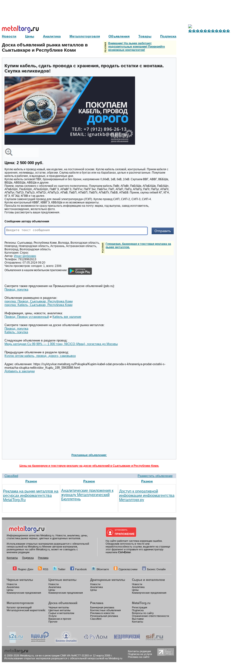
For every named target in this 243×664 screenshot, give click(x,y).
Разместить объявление (155, 476)
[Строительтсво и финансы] (154, 642)
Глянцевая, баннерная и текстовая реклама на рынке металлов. (138, 245)
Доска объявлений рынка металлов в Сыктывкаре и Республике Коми (45, 47)
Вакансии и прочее (59, 618)
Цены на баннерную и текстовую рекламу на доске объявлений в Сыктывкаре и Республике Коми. (89, 465)
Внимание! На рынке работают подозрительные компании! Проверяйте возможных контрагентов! (136, 47)
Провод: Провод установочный (27, 317)
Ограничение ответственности (150, 616)
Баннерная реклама (102, 607)
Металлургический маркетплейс (26, 610)
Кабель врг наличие (66, 317)
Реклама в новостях (102, 613)
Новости (12, 584)
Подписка (28, 557)
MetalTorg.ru (141, 603)
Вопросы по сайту (143, 613)
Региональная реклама (104, 616)
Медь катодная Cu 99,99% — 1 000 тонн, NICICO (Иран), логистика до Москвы (61, 344)
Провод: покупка (16, 289)
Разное (31, 481)
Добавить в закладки (20, 371)
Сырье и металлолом (148, 580)
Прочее (52, 621)
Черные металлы (20, 580)
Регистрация (139, 607)
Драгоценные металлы (107, 580)
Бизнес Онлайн (156, 569)
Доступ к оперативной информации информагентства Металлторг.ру (146, 495)
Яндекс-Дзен (25, 569)
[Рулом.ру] (95, 642)
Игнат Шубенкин (25, 256)
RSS (45, 569)
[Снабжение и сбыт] (16, 642)
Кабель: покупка (16, 332)
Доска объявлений (62, 603)
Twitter (61, 569)
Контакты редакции (139, 651)
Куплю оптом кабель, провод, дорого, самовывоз (40, 356)
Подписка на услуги (140, 654)
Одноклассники (128, 569)
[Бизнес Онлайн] (66, 642)
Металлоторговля (20, 603)
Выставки (138, 618)
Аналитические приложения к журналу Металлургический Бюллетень (87, 495)
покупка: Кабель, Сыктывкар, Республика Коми (38, 305)
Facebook (81, 569)
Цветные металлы (62, 580)
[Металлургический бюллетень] (126, 642)
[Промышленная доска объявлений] (40, 642)
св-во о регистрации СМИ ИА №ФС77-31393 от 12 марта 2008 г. (73, 655)
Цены (10, 589)
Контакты (12, 557)
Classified (11, 476)
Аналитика (13, 587)
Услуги (52, 616)
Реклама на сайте (139, 656)
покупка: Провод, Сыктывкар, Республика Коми (39, 301)
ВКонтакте (103, 569)
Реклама (43, 557)
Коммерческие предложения (24, 592)
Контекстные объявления (105, 610)
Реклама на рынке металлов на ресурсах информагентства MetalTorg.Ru (30, 495)
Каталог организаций (19, 607)
